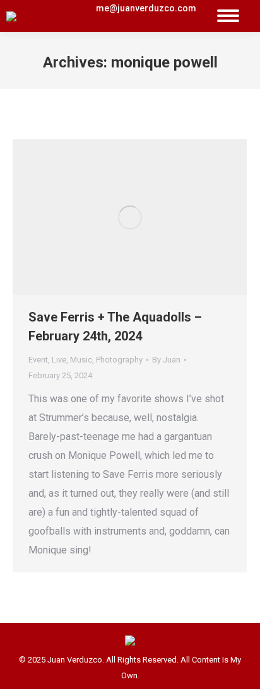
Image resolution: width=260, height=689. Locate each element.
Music (81, 359)
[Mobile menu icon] (228, 16)
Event (38, 359)
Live (59, 359)
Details (147, 217)
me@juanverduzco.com (146, 8)
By (166, 359)
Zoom (113, 217)
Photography (119, 359)
